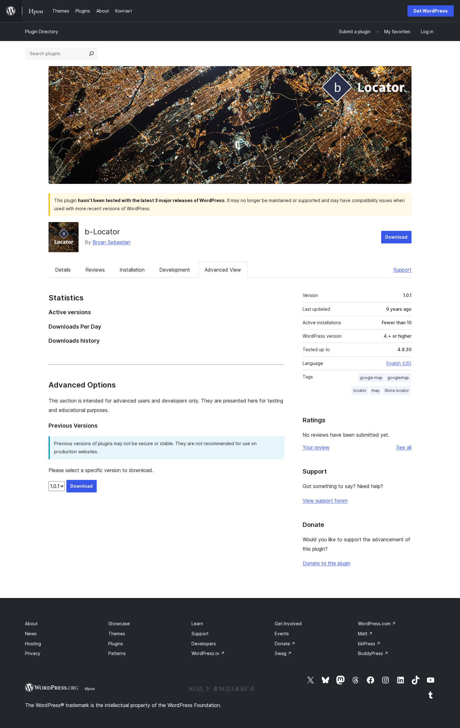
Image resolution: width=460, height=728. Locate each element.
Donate (285, 643)
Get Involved (288, 623)
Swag (283, 653)
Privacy (32, 653)
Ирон (90, 688)
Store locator (397, 390)
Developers (204, 643)
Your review (316, 447)
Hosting (33, 643)
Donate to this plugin (326, 563)
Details (63, 270)
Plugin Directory (41, 31)
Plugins (115, 643)
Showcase (119, 623)
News (31, 633)
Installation (132, 270)
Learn (197, 623)
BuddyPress (373, 653)
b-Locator (102, 231)
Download (396, 237)
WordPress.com (377, 623)
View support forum (325, 500)
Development (174, 270)
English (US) (398, 363)
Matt (365, 633)
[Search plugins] (91, 53)
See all (403, 447)
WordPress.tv (208, 653)
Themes (116, 633)
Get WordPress (430, 10)
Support (402, 270)
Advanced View (223, 270)
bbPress (369, 643)
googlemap (398, 377)
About (31, 623)
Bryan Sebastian (111, 242)
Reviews (95, 270)
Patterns (117, 653)
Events (282, 633)
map (375, 390)
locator (359, 390)
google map (371, 377)
